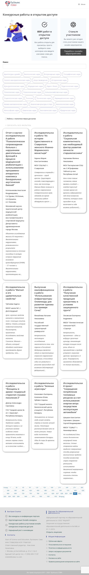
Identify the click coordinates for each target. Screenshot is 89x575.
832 (79, 493)
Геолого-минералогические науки (17, 80)
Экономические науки (48, 110)
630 (83, 490)
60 (23, 487)
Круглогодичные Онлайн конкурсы (23, 520)
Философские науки (11, 110)
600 (75, 490)
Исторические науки (59, 80)
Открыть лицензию (54, 532)
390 (23, 490)
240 (67, 487)
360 (15, 490)
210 (59, 487)
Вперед (61, 496)
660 (8, 493)
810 (45, 493)
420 (30, 490)
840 (26, 496)
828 (62, 493)
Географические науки (72, 74)
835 (14, 496)
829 (66, 493)
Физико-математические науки (15, 104)
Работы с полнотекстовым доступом (21, 119)
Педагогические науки (69, 86)
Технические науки (44, 98)
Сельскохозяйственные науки (56, 92)
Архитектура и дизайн (12, 74)
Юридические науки (67, 110)
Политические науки (11, 92)
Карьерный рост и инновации (21, 530)
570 (68, 490)
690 (15, 493)
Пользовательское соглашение (60, 545)
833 (5, 496)
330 (8, 490)
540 (60, 490)
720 (23, 493)
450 (38, 490)
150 (44, 487)
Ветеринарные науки (52, 74)
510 (53, 490)
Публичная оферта (55, 541)
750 (30, 493)
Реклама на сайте (55, 558)
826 (53, 493)
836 (18, 496)
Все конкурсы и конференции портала (24, 516)
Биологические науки (32, 74)
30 (16, 487)
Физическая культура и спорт (41, 104)
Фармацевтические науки (64, 98)
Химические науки (29, 110)
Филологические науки (64, 104)
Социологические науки (13, 98)
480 (45, 490)
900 (41, 496)
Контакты (52, 555)
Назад (5, 487)
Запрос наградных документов (60, 551)
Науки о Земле (52, 86)
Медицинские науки (35, 86)
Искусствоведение (40, 80)
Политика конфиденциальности (60, 548)
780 (38, 493)
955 (55, 496)
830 (71, 493)
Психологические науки (32, 92)
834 (9, 496)
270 (74, 487)
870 (33, 496)
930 (48, 496)
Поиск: (5, 62)
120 (37, 487)
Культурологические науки (14, 86)
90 (30, 487)
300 (82, 487)
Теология (29, 98)
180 (52, 487)
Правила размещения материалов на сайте (64, 562)
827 (57, 493)
